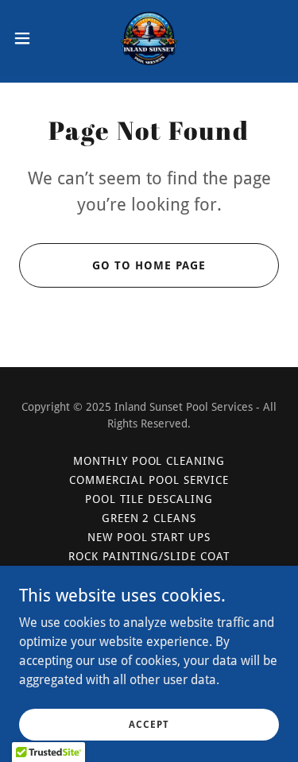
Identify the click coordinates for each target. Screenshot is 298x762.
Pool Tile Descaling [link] (149, 499)
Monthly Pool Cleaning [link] (149, 460)
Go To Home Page (149, 265)
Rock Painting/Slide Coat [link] (149, 556)
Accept (148, 723)
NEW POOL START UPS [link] (149, 537)
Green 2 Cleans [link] (149, 518)
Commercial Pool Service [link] (149, 480)
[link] (149, 38)
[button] (27, 38)
